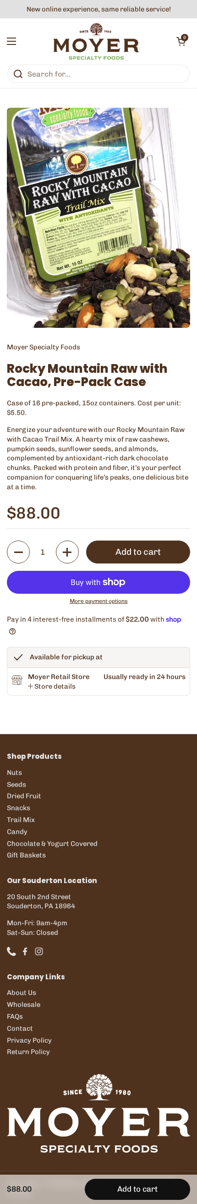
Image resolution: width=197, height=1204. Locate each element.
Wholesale (23, 1004)
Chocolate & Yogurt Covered (52, 843)
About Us (21, 993)
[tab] (52, 686)
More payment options (99, 601)
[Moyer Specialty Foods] (96, 41)
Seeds (16, 784)
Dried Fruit (24, 796)
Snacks (18, 808)
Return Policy (28, 1052)
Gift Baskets (26, 855)
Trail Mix (21, 820)
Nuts (14, 772)
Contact (20, 1028)
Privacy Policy (29, 1040)
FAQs (15, 1016)
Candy (17, 832)
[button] (181, 41)
